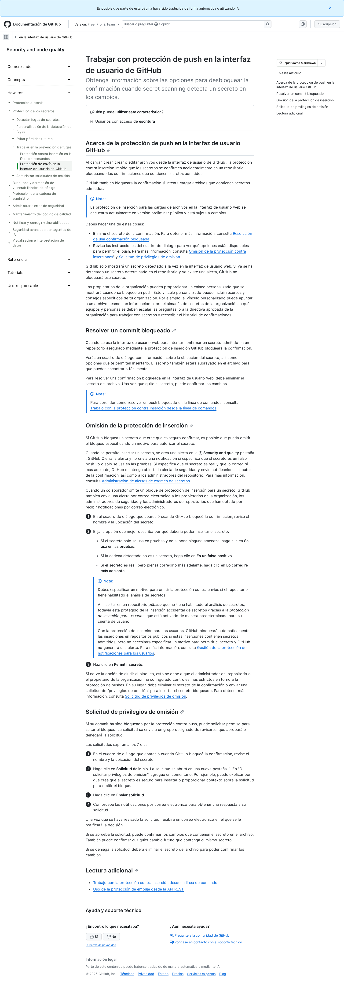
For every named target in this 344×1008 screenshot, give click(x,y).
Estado (163, 974)
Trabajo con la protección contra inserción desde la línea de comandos (153, 408)
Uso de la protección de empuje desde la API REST (138, 889)
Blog (222, 974)
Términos (127, 974)
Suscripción (327, 24)
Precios (177, 974)
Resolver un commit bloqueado (128, 330)
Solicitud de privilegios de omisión (149, 256)
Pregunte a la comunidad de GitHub (202, 935)
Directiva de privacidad (101, 945)
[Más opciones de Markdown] (322, 63)
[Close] (330, 7)
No (114, 936)
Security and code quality (36, 49)
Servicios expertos (201, 974)
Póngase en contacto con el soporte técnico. (209, 942)
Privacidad (146, 974)
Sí (96, 936)
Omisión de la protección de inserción (137, 425)
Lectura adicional (109, 870)
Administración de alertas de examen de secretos (146, 480)
